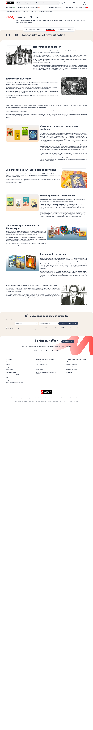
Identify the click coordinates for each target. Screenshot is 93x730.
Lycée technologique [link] (11, 372)
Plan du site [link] (11, 398)
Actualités (70, 29)
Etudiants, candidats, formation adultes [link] (45, 367)
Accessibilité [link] (81, 398)
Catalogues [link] (32, 401)
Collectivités (69, 361)
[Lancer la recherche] (57, 3)
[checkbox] (6, 328)
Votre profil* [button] (19, 323)
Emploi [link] (75, 398)
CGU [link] (61, 401)
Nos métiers (61, 29)
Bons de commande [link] (41, 401)
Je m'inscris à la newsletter (67, 323)
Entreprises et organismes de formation (76, 359)
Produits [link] (76, 401)
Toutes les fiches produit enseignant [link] (14, 382)
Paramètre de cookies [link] (66, 398)
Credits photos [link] (29, 398)
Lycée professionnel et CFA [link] (12, 374)
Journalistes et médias (71, 369)
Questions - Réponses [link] (53, 401)
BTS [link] (7, 377)
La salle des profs (81, 7)
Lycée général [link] (9, 369)
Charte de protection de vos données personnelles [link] (47, 398)
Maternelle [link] (8, 361)
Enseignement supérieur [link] (11, 380)
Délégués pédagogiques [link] (21, 401)
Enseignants (9, 359)
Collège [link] (7, 367)
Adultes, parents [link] (39, 369)
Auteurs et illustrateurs (71, 364)
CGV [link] (65, 401)
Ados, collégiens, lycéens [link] (42, 364)
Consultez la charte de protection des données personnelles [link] (50, 332)
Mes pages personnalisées (55, 7)
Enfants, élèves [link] (39, 361)
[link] (36, 350)
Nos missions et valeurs (35, 29)
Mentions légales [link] (20, 398)
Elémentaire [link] (8, 364)
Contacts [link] (70, 401)
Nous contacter (69, 7)
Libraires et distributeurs (72, 367)
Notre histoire (50, 29)
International (69, 372)
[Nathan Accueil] (10, 3)
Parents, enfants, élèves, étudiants (45, 359)
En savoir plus (33, 332)
